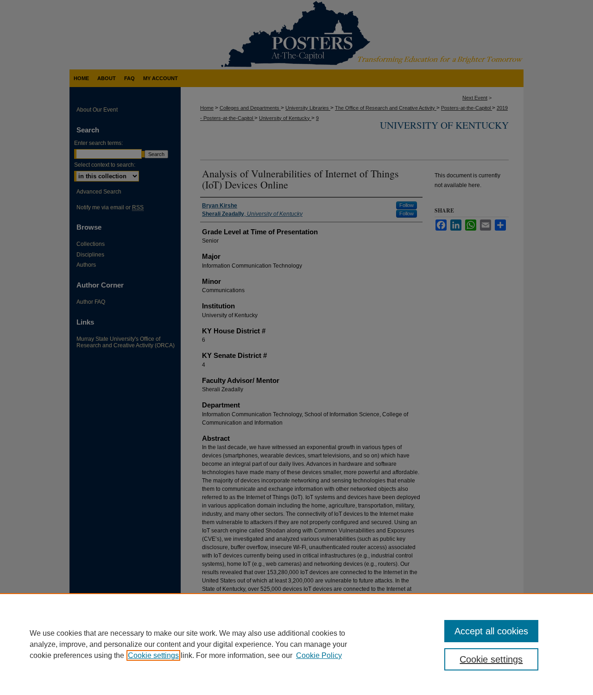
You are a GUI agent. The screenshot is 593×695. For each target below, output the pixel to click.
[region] (296, 644)
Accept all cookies (491, 631)
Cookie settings (153, 655)
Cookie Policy (319, 655)
